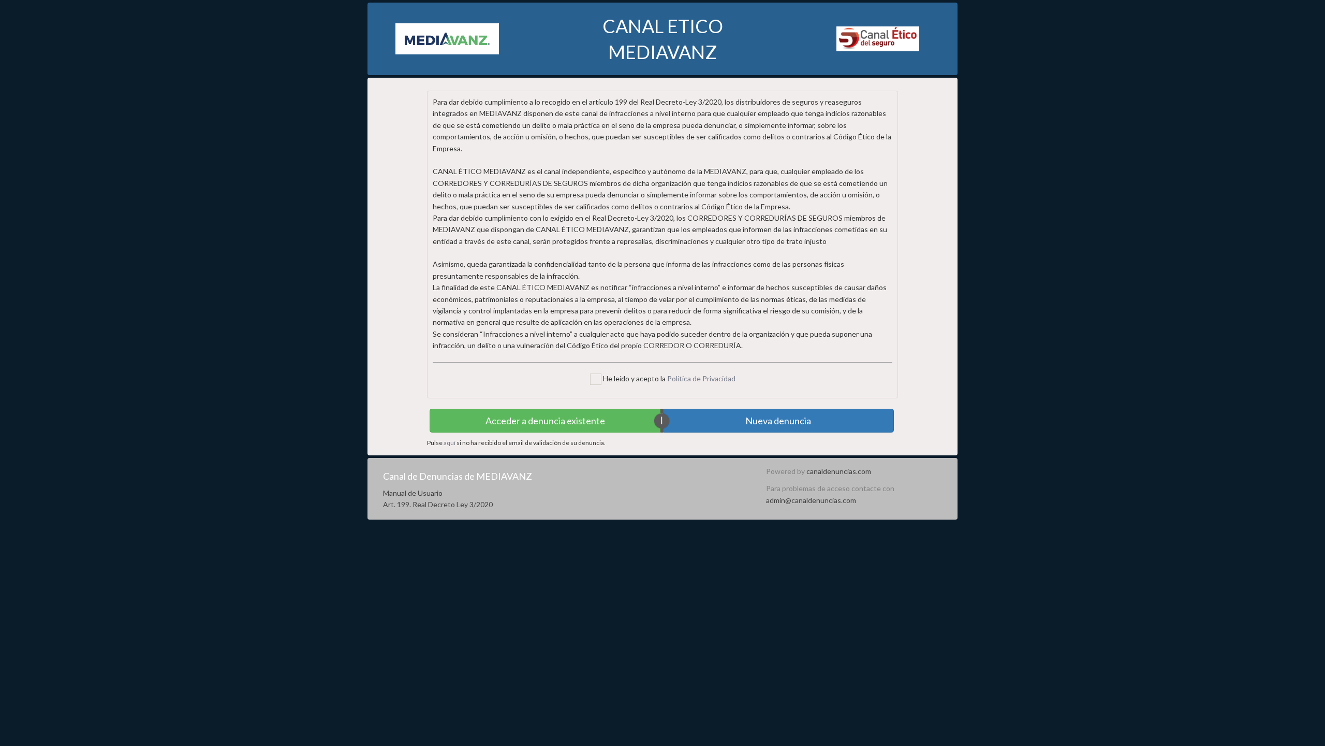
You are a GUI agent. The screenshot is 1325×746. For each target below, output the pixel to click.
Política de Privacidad (701, 378)
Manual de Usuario (413, 493)
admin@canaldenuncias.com (811, 500)
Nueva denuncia (778, 420)
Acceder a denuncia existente (545, 420)
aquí (449, 443)
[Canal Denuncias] (877, 38)
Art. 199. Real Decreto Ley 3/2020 (438, 504)
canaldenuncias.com (838, 471)
